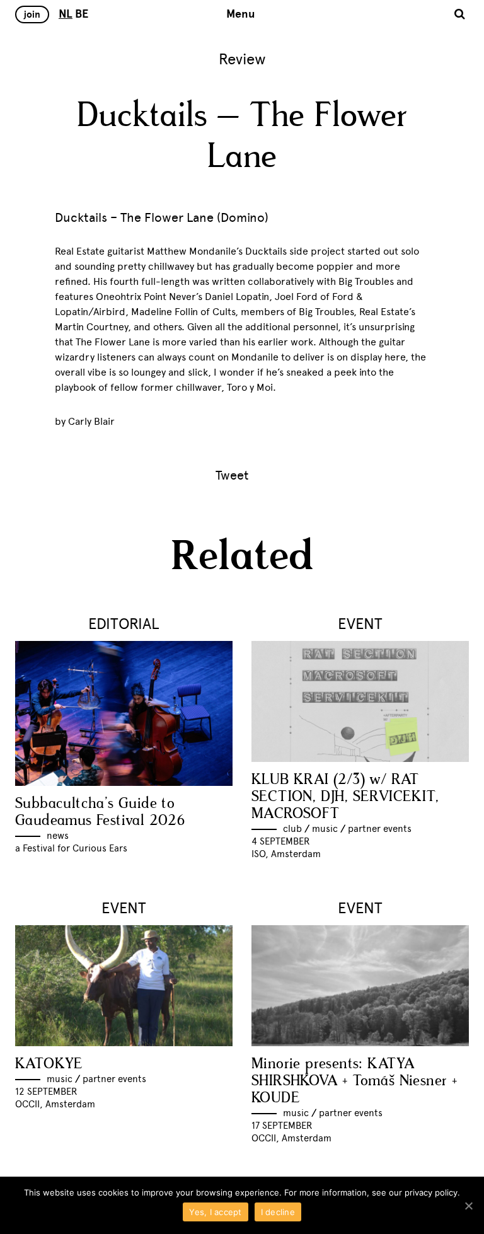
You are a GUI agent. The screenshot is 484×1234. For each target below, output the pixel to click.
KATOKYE (49, 1064)
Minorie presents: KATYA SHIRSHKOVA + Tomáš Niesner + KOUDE (354, 1081)
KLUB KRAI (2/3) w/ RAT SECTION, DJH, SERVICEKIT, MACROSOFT (345, 797)
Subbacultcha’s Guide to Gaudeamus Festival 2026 (100, 812)
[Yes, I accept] (468, 1205)
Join (32, 14)
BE (81, 14)
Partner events (380, 828)
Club (292, 828)
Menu (240, 14)
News (58, 835)
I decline (278, 1212)
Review (242, 59)
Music (325, 828)
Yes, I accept (215, 1212)
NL (65, 14)
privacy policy (431, 1192)
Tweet (232, 475)
